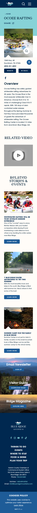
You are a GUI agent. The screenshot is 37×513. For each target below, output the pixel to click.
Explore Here (18, 406)
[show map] (29, 62)
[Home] (9, 4)
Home (8, 14)
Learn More (18, 505)
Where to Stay (18, 453)
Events (18, 450)
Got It (17, 509)
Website (10, 71)
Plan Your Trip (18, 460)
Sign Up (18, 369)
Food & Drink (18, 457)
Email (25, 71)
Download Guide (18, 388)
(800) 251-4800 (10, 66)
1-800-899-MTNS (22, 482)
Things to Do (18, 446)
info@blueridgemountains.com (21, 484)
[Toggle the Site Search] (23, 4)
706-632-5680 (21, 477)
